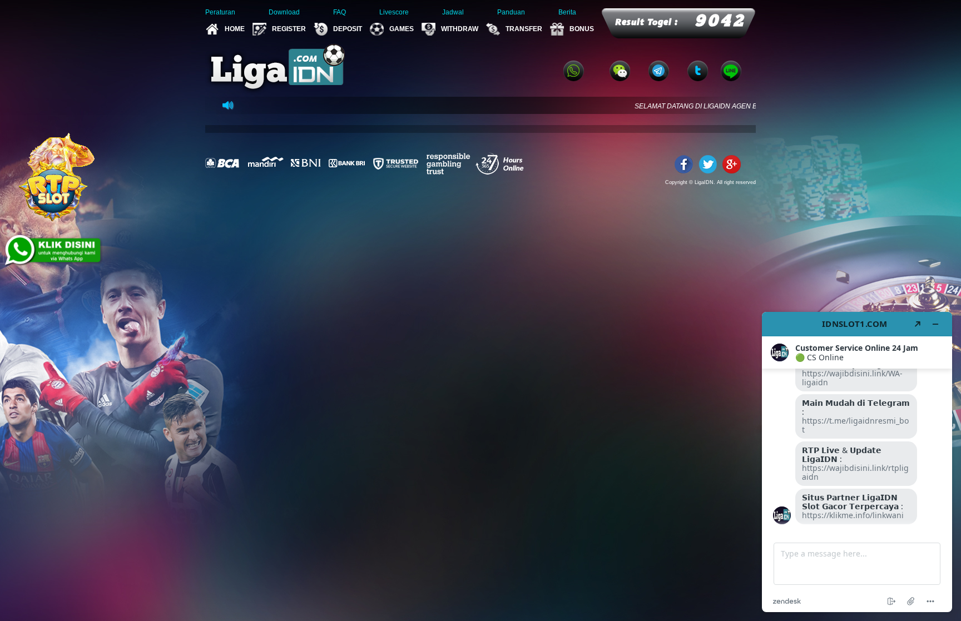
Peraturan (220, 12)
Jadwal (453, 12)
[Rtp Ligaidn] (55, 175)
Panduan (511, 12)
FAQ (339, 12)
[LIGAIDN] (731, 162)
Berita (567, 12)
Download (284, 12)
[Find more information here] (857, 462)
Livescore (394, 12)
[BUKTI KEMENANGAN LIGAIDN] (44, 294)
